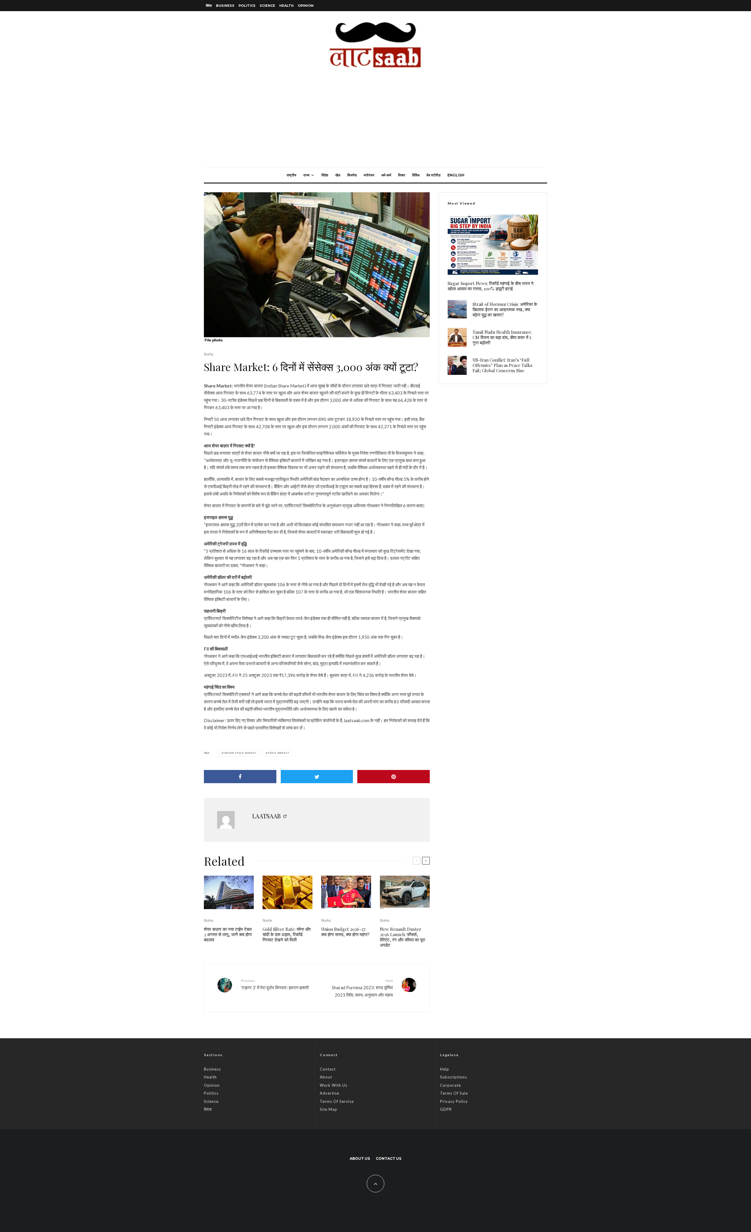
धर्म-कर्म (386, 175)
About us (360, 1158)
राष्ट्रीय (291, 175)
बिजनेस (352, 175)
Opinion (306, 6)
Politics (247, 6)
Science (267, 6)
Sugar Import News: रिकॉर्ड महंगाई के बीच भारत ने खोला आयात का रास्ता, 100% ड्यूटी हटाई (491, 286)
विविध (416, 175)
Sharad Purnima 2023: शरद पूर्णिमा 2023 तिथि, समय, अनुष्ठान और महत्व (362, 987)
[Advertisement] (375, 123)
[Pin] (393, 776)
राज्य (306, 175)
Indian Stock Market (240, 752)
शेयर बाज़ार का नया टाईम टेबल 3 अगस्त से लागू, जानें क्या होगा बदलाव (228, 934)
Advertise (329, 1093)
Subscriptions (453, 1077)
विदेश (209, 6)
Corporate (450, 1085)
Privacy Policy (454, 1101)
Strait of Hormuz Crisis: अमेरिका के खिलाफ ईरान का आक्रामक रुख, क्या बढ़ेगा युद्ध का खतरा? (505, 309)
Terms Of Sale (454, 1093)
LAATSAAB (266, 816)
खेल (337, 175)
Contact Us (388, 1158)
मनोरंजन (369, 175)
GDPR (446, 1109)
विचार (401, 175)
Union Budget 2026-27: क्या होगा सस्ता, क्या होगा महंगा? (345, 931)
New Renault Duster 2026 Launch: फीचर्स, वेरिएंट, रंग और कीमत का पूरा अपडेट (402, 937)
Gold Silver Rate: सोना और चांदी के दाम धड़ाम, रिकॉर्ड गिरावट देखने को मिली (287, 934)
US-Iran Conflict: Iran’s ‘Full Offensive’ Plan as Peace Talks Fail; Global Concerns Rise (502, 365)
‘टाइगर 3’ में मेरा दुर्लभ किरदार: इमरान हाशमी (275, 984)
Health (286, 6)
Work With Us (333, 1085)
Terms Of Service (337, 1101)
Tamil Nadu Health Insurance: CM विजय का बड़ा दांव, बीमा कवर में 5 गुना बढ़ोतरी (502, 337)
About (326, 1077)
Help (444, 1069)
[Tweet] (317, 776)
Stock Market (278, 752)
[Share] (240, 776)
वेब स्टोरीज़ (433, 175)
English (455, 175)
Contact (328, 1069)
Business (225, 6)
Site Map (328, 1109)
